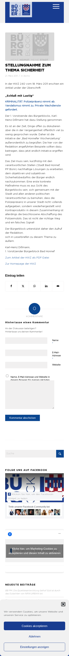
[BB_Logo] (21, 11)
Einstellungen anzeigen (34, 647)
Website (56, 365)
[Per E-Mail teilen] (58, 286)
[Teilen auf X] (23, 286)
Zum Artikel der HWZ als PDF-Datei (27, 258)
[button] (63, 604)
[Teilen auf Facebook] (11, 286)
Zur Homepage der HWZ (20, 264)
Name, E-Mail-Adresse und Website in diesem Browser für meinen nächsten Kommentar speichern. (30, 380)
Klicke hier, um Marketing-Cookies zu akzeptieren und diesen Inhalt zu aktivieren (35, 551)
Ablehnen (34, 636)
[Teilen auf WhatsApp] (34, 286)
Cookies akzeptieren (34, 626)
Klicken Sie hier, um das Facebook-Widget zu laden (31, 496)
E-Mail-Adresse (56, 355)
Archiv (26, 76)
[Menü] (54, 9)
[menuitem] (54, 9)
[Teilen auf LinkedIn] (46, 286)
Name (55, 342)
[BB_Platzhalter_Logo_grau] (29, 46)
